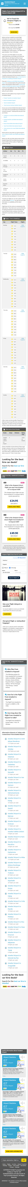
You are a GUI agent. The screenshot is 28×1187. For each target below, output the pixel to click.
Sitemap (17, 1167)
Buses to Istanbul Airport (10, 100)
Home (4, 1164)
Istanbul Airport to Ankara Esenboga (14, 865)
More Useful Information (14, 1151)
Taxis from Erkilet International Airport (13, 126)
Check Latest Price (14, 506)
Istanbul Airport (12, 3)
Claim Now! (7, 614)
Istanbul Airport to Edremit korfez (14, 958)
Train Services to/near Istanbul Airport (13, 105)
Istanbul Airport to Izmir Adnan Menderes (16, 741)
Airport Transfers (22, 1164)
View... (4, 1076)
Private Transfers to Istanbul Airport (12, 98)
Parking (5, 1165)
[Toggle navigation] (24, 3)
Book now (14, 32)
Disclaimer (23, 1165)
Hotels (10, 1165)
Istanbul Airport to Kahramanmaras (14, 792)
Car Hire (14, 1164)
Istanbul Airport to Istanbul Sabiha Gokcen (16, 831)
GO (24, 1160)
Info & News (16, 1165)
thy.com (12, 200)
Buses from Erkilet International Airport (13, 123)
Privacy (12, 1167)
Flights (9, 1164)
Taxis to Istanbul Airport (9, 102)
